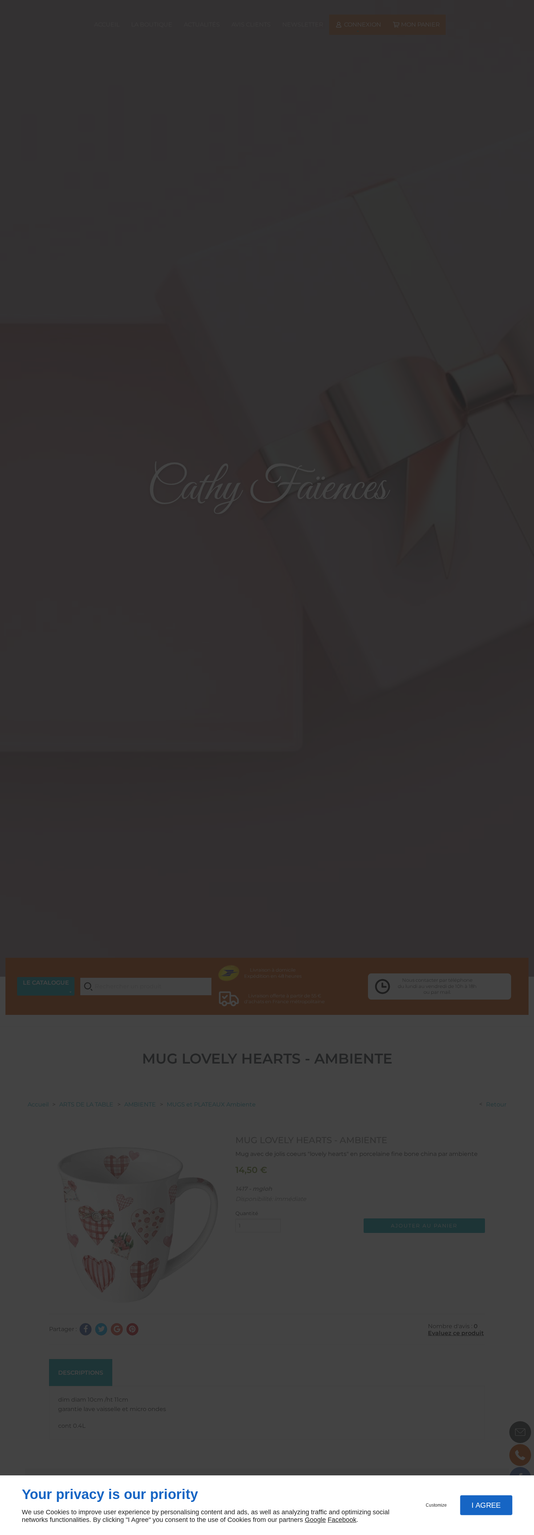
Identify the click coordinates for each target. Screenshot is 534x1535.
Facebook (342, 1519)
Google (315, 1519)
